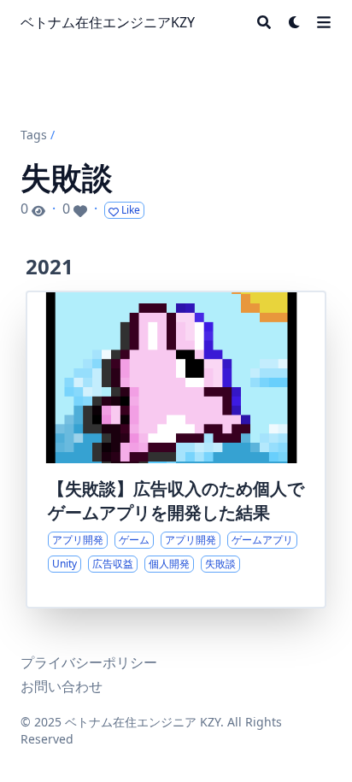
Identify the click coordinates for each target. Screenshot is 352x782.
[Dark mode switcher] (295, 22)
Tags (34, 134)
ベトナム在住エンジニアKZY (108, 22)
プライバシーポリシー (89, 662)
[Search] (264, 22)
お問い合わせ (62, 686)
